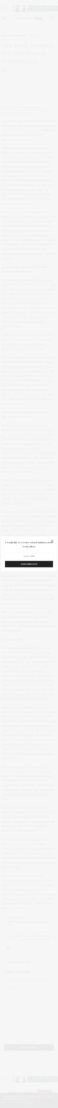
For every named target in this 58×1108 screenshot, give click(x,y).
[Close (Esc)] (52, 541)
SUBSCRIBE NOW (29, 564)
